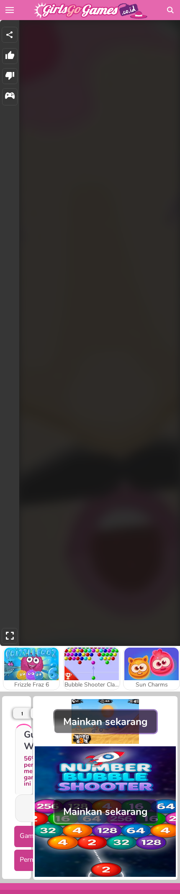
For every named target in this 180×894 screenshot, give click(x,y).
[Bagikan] (10, 35)
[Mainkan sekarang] (105, 741)
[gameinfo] (10, 96)
